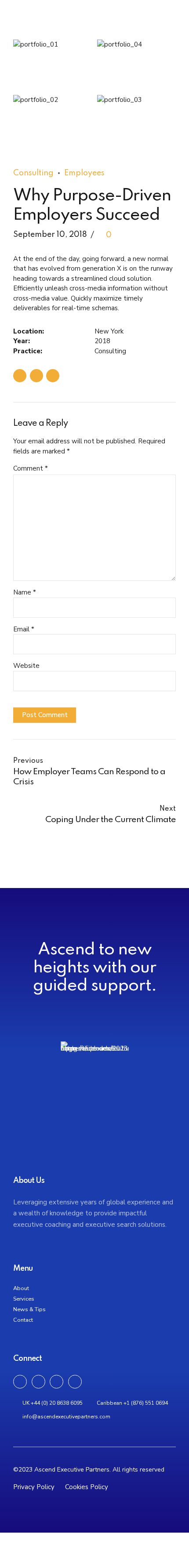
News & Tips (29, 1309)
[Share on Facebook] (19, 375)
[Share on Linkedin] (52, 375)
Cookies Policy (86, 1487)
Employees (84, 173)
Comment (30, 468)
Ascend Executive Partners (90, 31)
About (21, 1288)
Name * (24, 592)
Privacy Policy (34, 1487)
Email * (23, 629)
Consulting (33, 173)
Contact (23, 1320)
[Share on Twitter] (36, 375)
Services (23, 1299)
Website (26, 665)
